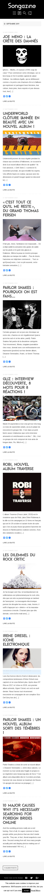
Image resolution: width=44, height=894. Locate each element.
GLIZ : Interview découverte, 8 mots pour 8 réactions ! (18, 385)
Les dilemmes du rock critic (19, 557)
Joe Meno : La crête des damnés (20, 39)
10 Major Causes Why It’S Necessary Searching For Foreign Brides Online (21, 813)
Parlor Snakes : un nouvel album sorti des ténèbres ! (22, 726)
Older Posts (11, 868)
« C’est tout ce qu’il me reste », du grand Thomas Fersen (21, 208)
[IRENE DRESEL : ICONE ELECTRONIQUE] (22, 658)
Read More (35, 891)
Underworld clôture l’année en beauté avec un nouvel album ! (21, 120)
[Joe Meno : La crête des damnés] (22, 56)
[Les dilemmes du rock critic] (22, 576)
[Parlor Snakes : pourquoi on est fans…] (22, 314)
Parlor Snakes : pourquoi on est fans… (20, 292)
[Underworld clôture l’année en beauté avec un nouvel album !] (22, 143)
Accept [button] (26, 891)
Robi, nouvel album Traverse (18, 466)
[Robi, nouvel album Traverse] (22, 492)
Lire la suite (9, 101)
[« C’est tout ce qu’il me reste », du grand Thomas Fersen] (22, 230)
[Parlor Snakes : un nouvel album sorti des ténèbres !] (22, 749)
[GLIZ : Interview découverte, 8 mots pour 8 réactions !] (22, 408)
